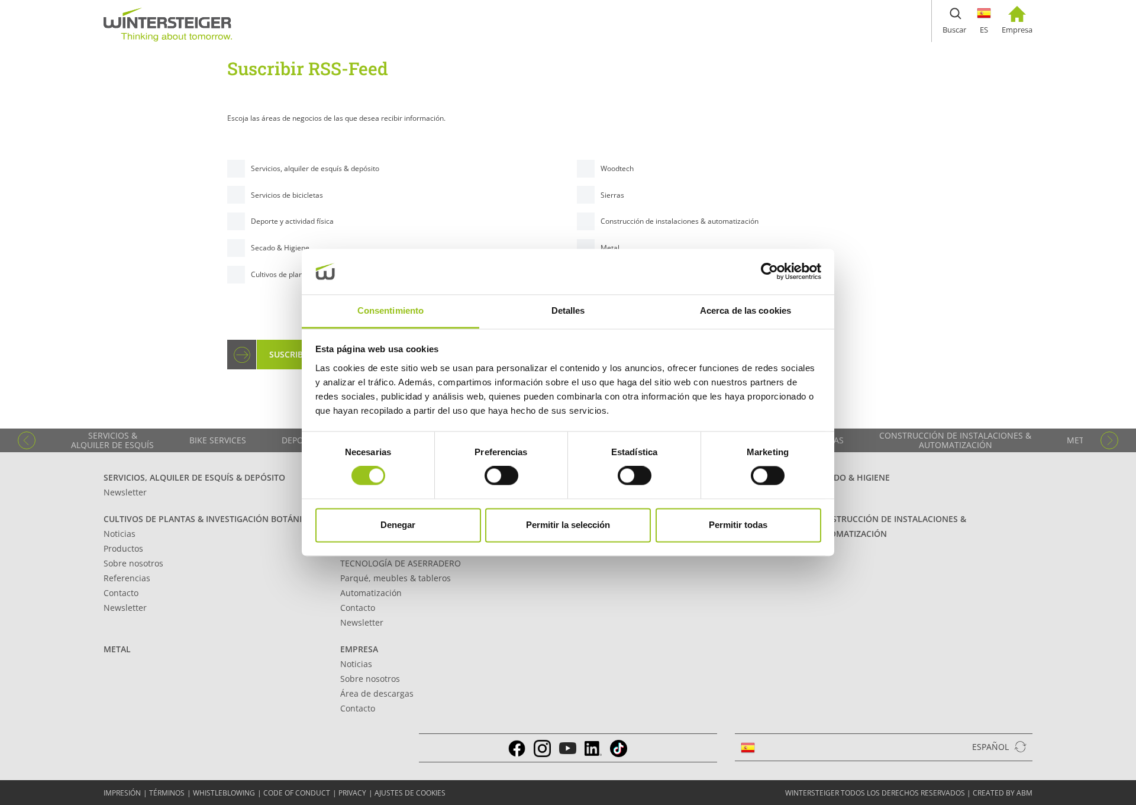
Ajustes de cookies (410, 793)
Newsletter (125, 492)
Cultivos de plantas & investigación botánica (208, 518)
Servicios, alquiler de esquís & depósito (315, 168)
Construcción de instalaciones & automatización (680, 221)
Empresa (359, 649)
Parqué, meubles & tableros (395, 578)
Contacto (121, 592)
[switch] (501, 475)
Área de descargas (377, 693)
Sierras (612, 195)
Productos (123, 548)
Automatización (371, 592)
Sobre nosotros (133, 563)
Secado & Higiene (280, 248)
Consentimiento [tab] (390, 310)
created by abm (1002, 793)
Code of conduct (296, 793)
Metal (117, 649)
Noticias (119, 533)
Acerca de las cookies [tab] (745, 310)
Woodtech (617, 168)
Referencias (127, 578)
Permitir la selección (568, 525)
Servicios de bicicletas (287, 195)
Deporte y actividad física (292, 221)
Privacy (352, 793)
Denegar (397, 525)
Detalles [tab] (568, 310)
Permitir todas (738, 525)
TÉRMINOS (167, 793)
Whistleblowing (224, 793)
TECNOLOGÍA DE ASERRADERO (400, 563)
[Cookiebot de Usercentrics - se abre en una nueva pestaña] (769, 272)
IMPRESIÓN (122, 793)
